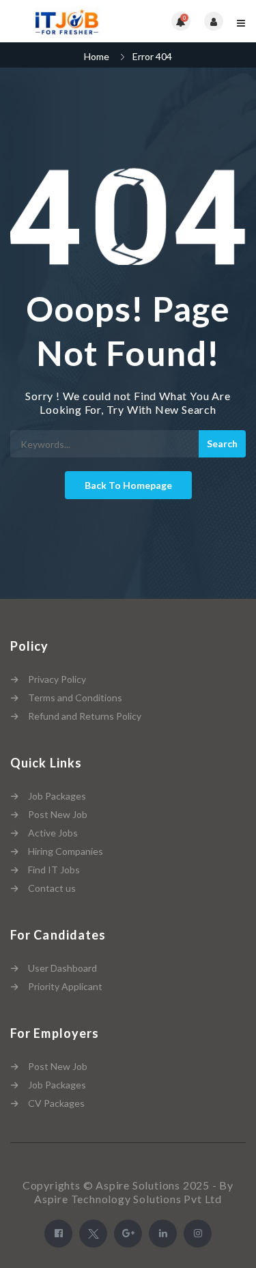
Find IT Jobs (54, 869)
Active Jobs (53, 833)
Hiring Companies (65, 851)
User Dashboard (62, 968)
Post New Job (57, 814)
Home (96, 56)
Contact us (52, 888)
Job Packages (57, 796)
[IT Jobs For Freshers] (69, 21)
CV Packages (56, 1103)
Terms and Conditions (75, 697)
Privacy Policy (57, 679)
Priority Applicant (65, 986)
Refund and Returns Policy (84, 716)
